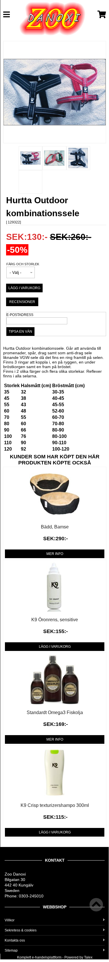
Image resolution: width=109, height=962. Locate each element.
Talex (88, 957)
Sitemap (11, 950)
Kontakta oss (15, 940)
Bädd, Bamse (55, 526)
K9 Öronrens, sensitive (54, 619)
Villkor (9, 920)
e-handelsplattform (46, 957)
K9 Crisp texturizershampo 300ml (55, 805)
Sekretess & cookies (21, 930)
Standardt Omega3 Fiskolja (55, 712)
